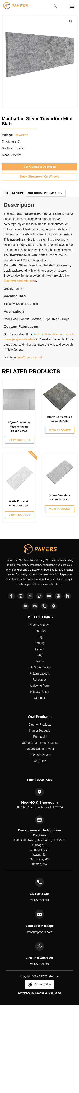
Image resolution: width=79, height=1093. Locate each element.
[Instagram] (20, 596)
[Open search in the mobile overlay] (55, 6)
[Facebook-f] (11, 596)
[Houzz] (67, 596)
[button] (70, 21)
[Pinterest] (58, 596)
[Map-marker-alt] (53, 606)
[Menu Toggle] (71, 6)
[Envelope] (35, 606)
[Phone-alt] (44, 606)
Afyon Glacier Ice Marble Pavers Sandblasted (19, 426)
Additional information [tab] (44, 193)
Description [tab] (14, 193)
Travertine (21, 134)
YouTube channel (29, 357)
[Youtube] (49, 596)
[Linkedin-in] (25, 606)
